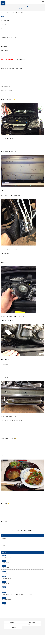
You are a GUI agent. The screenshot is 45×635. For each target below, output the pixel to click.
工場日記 (3, 545)
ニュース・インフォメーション (10, 12)
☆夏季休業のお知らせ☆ (6, 556)
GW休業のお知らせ (5, 583)
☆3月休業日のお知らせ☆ (6, 567)
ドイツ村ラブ (17, 530)
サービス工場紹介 (13, 624)
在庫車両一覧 (12, 622)
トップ (2, 12)
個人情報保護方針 (13, 627)
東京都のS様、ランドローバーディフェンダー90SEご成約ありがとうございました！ (17, 593)
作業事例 (3, 541)
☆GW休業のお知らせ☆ (6, 561)
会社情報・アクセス (31, 624)
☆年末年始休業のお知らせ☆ (7, 588)
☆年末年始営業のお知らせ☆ (7, 572)
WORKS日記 (4, 538)
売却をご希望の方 (31, 622)
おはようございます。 (25, 530)
